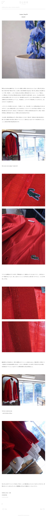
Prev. (6, 509)
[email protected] (5, 497)
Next (41, 509)
